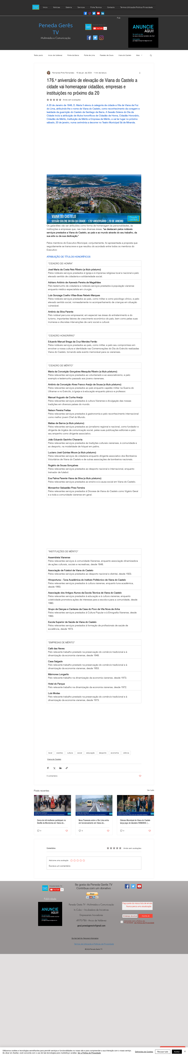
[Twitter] (94, 13)
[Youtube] (98, 13)
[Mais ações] (139, 72)
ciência (126, 753)
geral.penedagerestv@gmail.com (91, 925)
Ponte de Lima (89, 55)
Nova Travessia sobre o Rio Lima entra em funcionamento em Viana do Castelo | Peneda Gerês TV (94, 821)
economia (115, 753)
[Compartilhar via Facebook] (48, 768)
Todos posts (38, 55)
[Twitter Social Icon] (95, 37)
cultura (70, 753)
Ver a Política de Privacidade (89, 1053)
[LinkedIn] (102, 13)
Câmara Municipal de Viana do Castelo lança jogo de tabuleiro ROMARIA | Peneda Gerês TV (135, 821)
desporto (102, 753)
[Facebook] (85, 13)
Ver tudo (150, 790)
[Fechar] (184, 1051)
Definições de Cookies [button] (144, 1051)
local (50, 753)
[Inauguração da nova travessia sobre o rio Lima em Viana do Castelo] (94, 805)
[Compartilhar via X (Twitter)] (54, 768)
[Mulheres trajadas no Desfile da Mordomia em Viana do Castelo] (52, 805)
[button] (151, 55)
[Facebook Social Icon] (89, 37)
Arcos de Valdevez (55, 55)
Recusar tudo (162, 1051)
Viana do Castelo (124, 55)
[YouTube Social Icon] (139, 886)
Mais (138, 55)
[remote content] (94, 149)
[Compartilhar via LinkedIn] (60, 768)
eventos (60, 753)
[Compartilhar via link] (66, 768)
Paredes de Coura (106, 55)
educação (90, 753)
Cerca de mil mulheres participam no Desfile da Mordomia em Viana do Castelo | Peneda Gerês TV (51, 821)
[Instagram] (89, 13)
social (79, 753)
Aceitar (177, 1051)
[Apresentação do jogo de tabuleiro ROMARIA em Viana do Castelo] (135, 805)
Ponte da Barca (73, 55)
